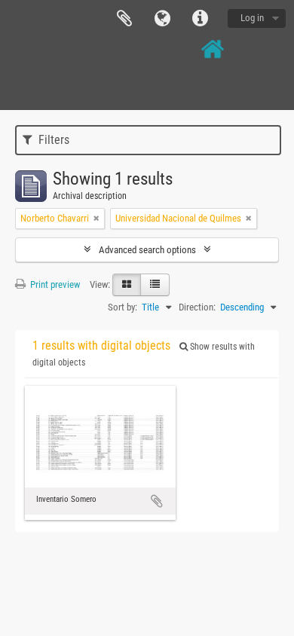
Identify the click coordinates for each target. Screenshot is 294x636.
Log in (252, 17)
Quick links (200, 19)
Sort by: (122, 307)
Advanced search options (147, 249)
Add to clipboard (156, 501)
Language (162, 19)
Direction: (197, 307)
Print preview (54, 284)
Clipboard (124, 19)
